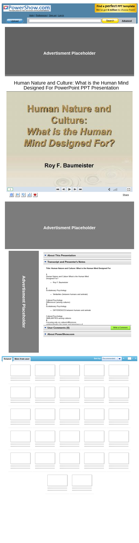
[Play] (69, 189)
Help (31, 15)
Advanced (127, 21)
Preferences (41, 15)
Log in (61, 15)
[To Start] (58, 189)
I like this (29, 195)
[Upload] (14, 21)
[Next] (74, 189)
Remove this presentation (11, 195)
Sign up (52, 15)
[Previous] (63, 189)
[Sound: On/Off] (110, 189)
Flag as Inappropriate (17, 195)
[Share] (120, 194)
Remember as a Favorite (35, 195)
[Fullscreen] (128, 189)
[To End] (80, 189)
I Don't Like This (23, 195)
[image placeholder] (20, 370)
